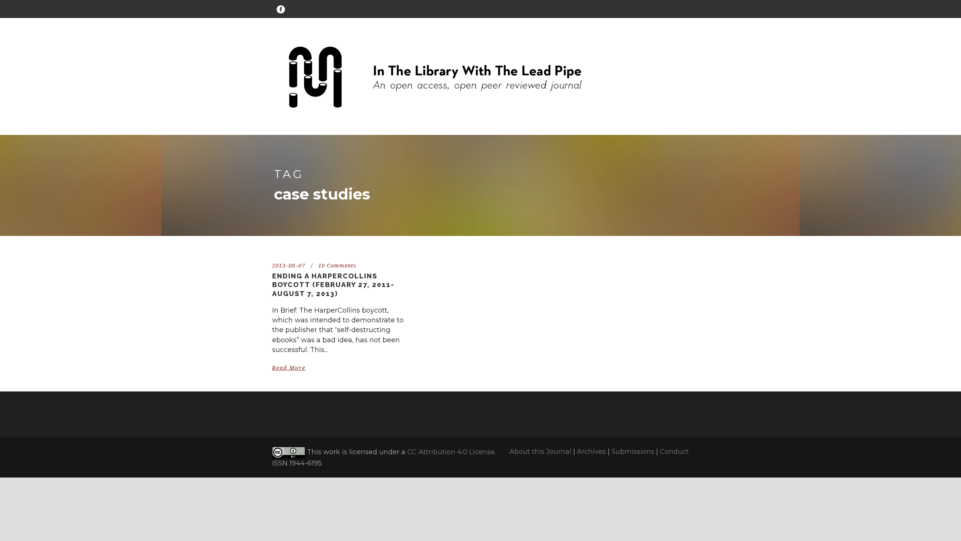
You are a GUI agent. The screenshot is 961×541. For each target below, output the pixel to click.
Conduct (674, 451)
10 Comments (337, 266)
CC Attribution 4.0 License (451, 452)
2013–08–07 (288, 266)
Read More (289, 368)
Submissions (633, 451)
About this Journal (540, 451)
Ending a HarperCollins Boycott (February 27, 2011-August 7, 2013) (333, 285)
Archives (591, 451)
